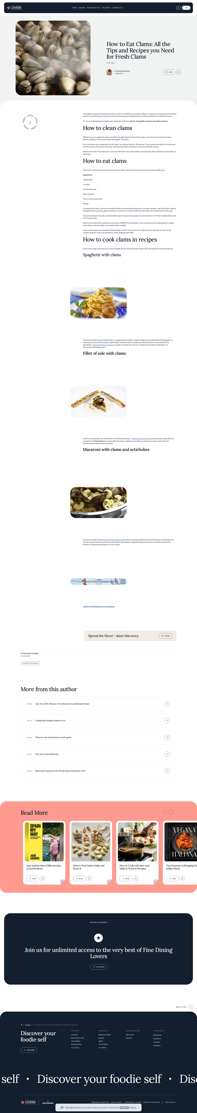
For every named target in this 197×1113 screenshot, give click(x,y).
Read (34, 879)
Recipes (101, 1038)
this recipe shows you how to (104, 345)
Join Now (100, 967)
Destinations (76, 1044)
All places (75, 1047)
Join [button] (186, 8)
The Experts (106, 8)
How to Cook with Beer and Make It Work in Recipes (134, 867)
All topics (102, 1047)
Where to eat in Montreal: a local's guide (53, 737)
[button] (178, 8)
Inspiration (117, 8)
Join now (30, 1050)
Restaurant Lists (93, 8)
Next (171, 812)
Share (167, 636)
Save (171, 72)
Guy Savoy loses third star (47, 754)
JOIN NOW (124, 1108)
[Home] (14, 7)
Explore (27, 1025)
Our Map (82, 8)
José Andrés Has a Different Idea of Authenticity (43, 867)
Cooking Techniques (30, 663)
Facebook (157, 1038)
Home (74, 8)
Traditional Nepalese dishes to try (50, 720)
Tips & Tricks (103, 1044)
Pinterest (157, 1045)
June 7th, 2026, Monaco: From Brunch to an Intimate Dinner (62, 703)
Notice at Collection (151, 1102)
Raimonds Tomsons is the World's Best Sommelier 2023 (60, 771)
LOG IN (133, 1108)
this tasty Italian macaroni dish (113, 540)
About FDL (130, 1035)
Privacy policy (116, 1102)
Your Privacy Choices (132, 1102)
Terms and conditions (100, 1102)
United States (171, 1102)
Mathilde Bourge (123, 71)
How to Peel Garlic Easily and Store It (88, 867)
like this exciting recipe (141, 438)
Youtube (156, 1042)
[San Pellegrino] (48, 1103)
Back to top (181, 1007)
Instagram (157, 1035)
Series (100, 1041)
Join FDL (129, 1038)
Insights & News (104, 1035)
